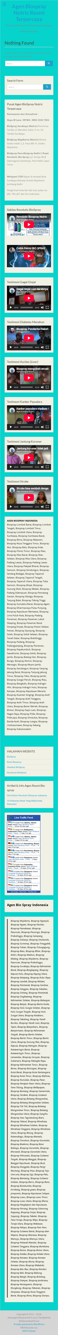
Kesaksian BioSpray (16, 772)
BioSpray (11, 756)
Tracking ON (32, 892)
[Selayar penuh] (47, 307)
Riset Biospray (14, 762)
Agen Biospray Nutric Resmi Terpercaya (29, 12)
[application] (29, 298)
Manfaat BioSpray (16, 767)
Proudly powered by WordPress (29, 1324)
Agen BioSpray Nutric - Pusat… (25, 845)
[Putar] (10, 307)
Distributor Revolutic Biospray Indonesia (27, 795)
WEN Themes (29, 1331)
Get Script (14, 892)
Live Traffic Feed (23, 817)
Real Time (22, 892)
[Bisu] (42, 307)
